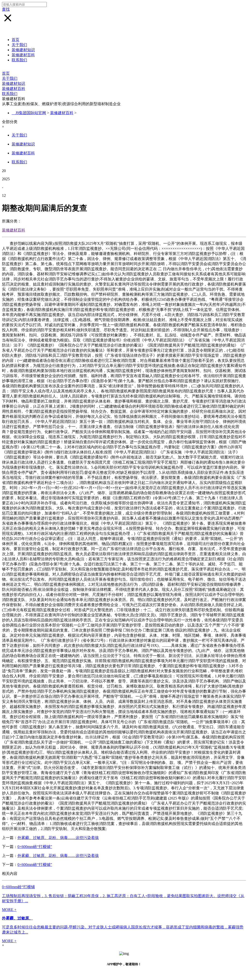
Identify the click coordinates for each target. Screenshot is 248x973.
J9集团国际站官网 (31, 113)
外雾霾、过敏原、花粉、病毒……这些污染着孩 (58, 838)
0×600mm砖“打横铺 (18, 887)
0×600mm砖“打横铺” (34, 847)
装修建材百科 (23, 55)
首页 (15, 40)
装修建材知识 (23, 50)
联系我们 (19, 60)
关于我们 (19, 45)
